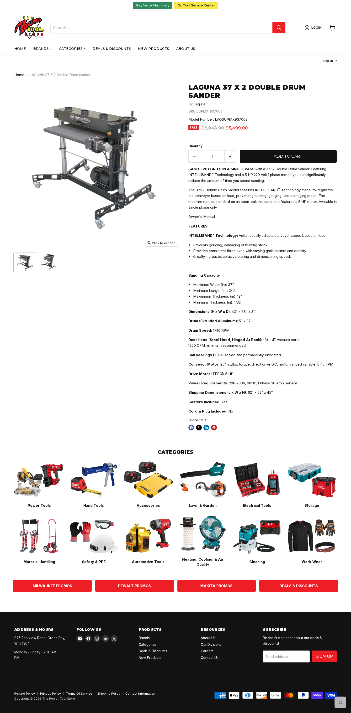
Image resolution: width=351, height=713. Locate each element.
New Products (153, 48)
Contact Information (140, 693)
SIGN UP (324, 656)
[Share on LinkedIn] (206, 427)
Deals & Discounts (112, 48)
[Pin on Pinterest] (214, 427)
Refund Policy (24, 693)
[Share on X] (199, 427)
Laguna (200, 104)
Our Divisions (211, 644)
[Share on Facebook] (191, 427)
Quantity (195, 146)
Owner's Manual (201, 216)
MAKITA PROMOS (216, 586)
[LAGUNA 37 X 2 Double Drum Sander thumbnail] (25, 262)
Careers (207, 651)
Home (20, 48)
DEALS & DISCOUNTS (298, 586)
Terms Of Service (79, 693)
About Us (185, 48)
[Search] (278, 27)
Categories (71, 48)
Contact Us (209, 658)
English (328, 60)
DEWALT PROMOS (134, 586)
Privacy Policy (50, 693)
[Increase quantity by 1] (230, 156)
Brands (41, 48)
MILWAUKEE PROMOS (52, 586)
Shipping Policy (108, 693)
